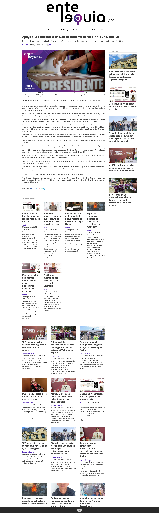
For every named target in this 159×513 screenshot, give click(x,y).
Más (108, 30)
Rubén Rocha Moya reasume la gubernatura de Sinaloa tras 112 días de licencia (52, 219)
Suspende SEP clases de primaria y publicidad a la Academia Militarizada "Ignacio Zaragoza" (122, 75)
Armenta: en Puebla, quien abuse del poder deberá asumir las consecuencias (62, 398)
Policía (94, 30)
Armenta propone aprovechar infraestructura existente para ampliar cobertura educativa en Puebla (91, 450)
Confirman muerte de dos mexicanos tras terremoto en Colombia (51, 280)
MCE (51, 45)
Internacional (85, 30)
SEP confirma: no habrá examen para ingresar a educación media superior (34, 346)
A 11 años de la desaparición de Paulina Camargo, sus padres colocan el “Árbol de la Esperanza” (62, 347)
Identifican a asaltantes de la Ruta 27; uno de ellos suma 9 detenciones (91, 502)
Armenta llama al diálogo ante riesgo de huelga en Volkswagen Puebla (91, 346)
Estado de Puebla (52, 30)
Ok (79, 510)
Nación (75, 30)
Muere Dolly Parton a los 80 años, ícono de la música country (34, 397)
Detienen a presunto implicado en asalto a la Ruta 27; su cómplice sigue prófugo (62, 502)
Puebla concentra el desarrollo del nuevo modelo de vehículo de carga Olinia (74, 219)
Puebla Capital (65, 30)
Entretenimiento (27, 403)
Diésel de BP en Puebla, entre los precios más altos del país (31, 217)
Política (102, 30)
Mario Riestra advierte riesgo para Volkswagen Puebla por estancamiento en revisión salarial (122, 137)
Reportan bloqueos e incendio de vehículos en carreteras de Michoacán (93, 220)
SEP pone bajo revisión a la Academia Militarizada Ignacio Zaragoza (34, 446)
